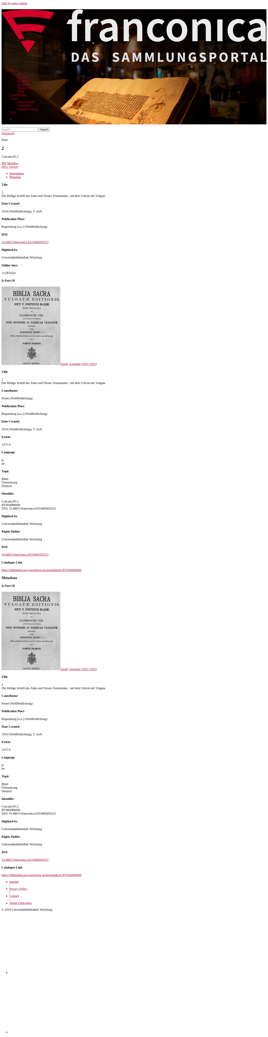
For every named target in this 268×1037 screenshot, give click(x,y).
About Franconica (20, 903)
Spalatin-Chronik (27, 108)
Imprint (13, 881)
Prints (20, 91)
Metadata (15, 177)
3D (19, 73)
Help (12, 112)
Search (44, 129)
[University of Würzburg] (78, 972)
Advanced (8, 133)
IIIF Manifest (10, 163)
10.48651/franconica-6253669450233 (25, 242)
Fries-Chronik (26, 101)
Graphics (22, 76)
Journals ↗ (24, 84)
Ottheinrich (24, 105)
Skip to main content (14, 3)
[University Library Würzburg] (57, 1032)
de (10, 119)
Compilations (17, 94)
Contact (14, 896)
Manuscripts (24, 87)
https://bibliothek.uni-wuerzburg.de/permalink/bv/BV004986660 (41, 570)
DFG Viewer (10, 166)
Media (13, 69)
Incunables (24, 80)
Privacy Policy (18, 888)
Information (16, 173)
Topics (13, 98)
